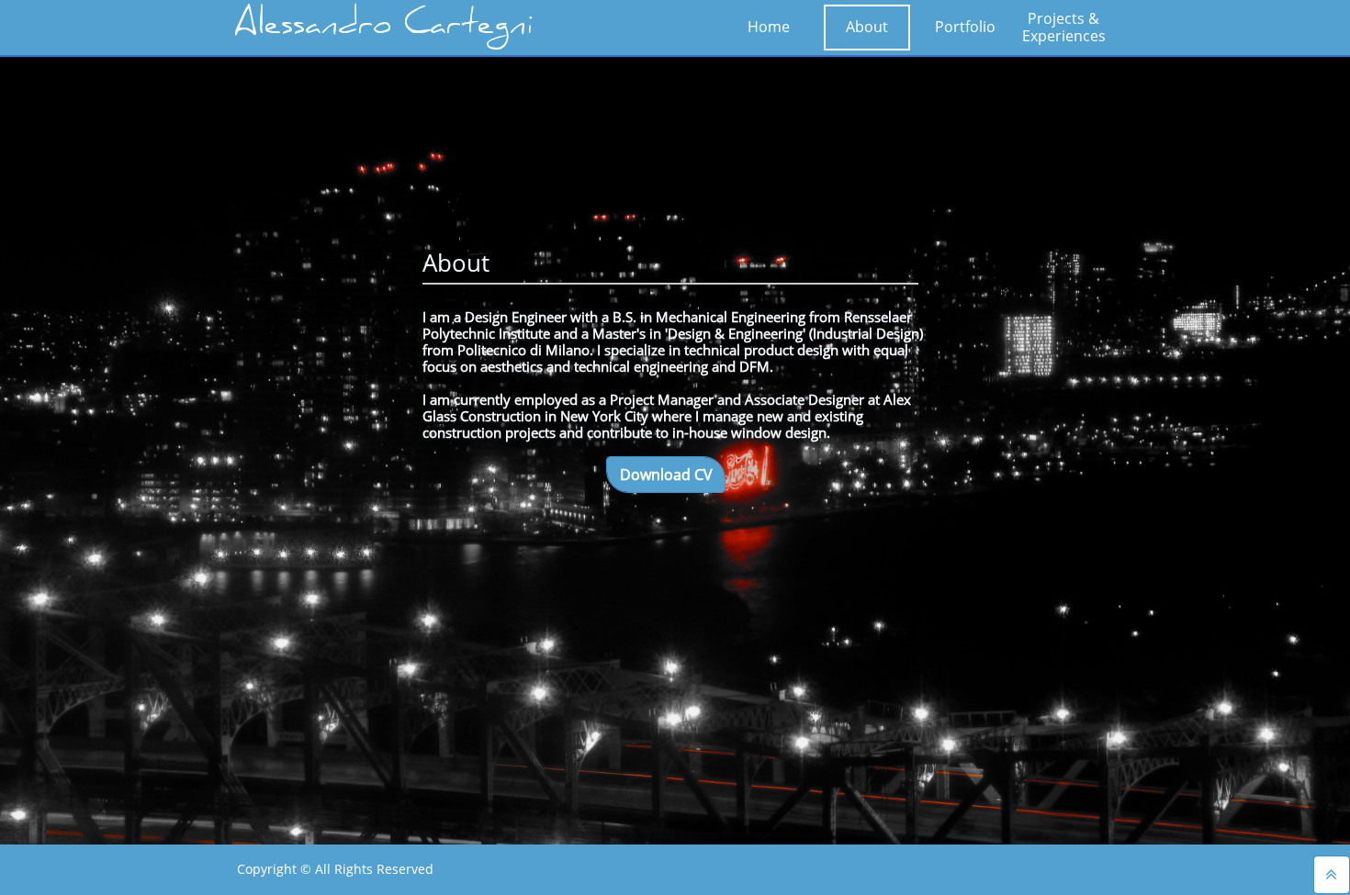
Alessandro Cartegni (384, 27)
